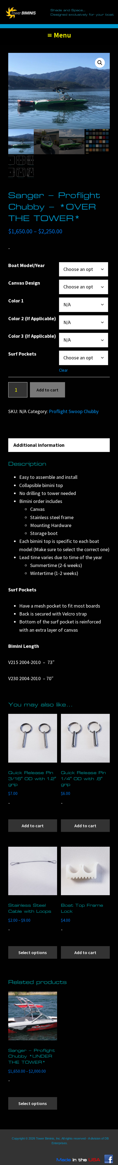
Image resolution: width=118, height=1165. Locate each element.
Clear (63, 370)
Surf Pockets (22, 354)
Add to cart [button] (33, 825)
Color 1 (16, 300)
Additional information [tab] (38, 445)
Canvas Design (24, 283)
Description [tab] (26, 432)
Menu (62, 34)
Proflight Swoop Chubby (74, 411)
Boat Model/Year (26, 265)
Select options (32, 952)
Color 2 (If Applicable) (32, 318)
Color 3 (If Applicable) (32, 336)
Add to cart (47, 390)
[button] (100, 63)
